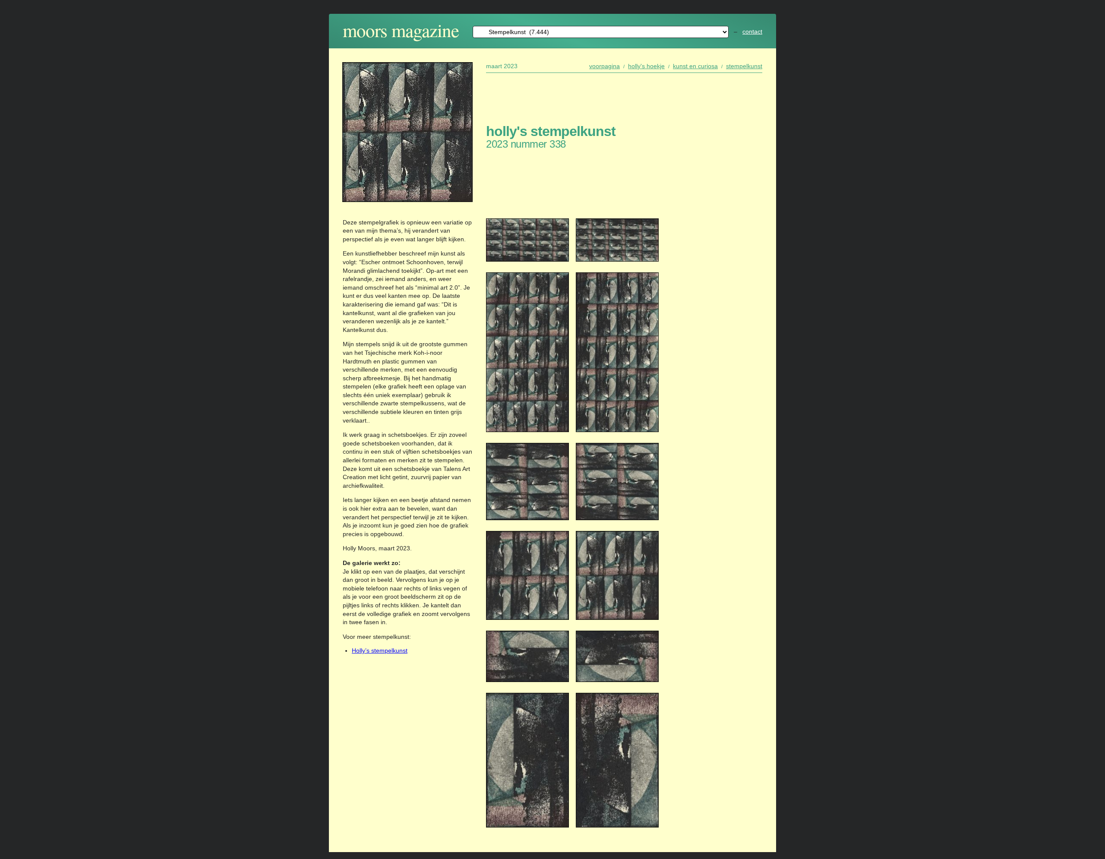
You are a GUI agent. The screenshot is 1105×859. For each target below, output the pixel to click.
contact (752, 31)
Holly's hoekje (646, 66)
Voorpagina (604, 66)
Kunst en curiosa (695, 66)
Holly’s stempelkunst (379, 650)
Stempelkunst (744, 66)
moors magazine (401, 30)
